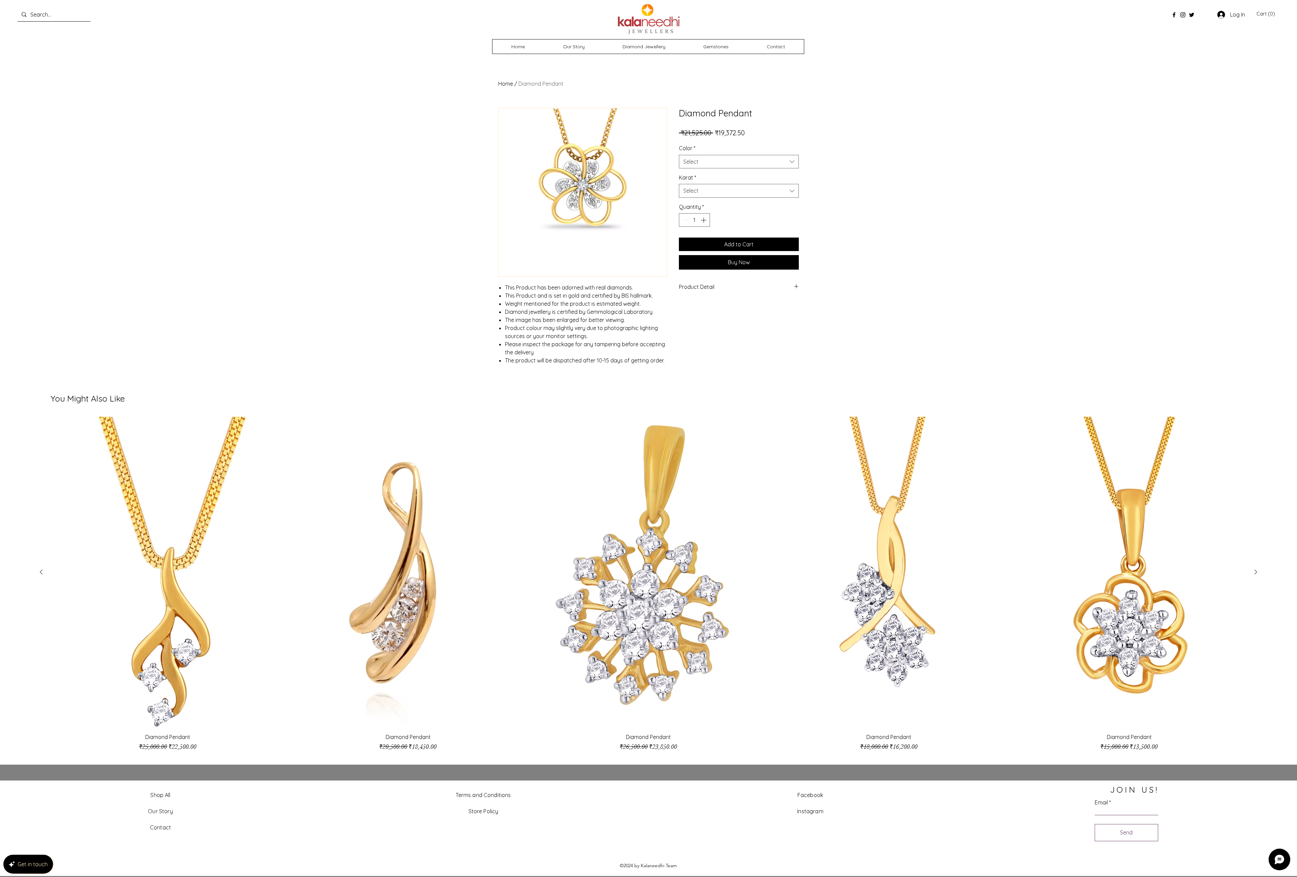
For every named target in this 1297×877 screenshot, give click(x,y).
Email (1101, 802)
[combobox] (739, 161)
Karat (687, 177)
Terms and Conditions (483, 795)
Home (505, 83)
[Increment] (704, 220)
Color (687, 148)
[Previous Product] (41, 572)
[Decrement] (684, 220)
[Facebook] (1174, 14)
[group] (648, 587)
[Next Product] (1256, 572)
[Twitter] (1191, 14)
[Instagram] (1182, 14)
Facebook (810, 795)
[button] (1265, 14)
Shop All (160, 795)
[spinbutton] (694, 220)
